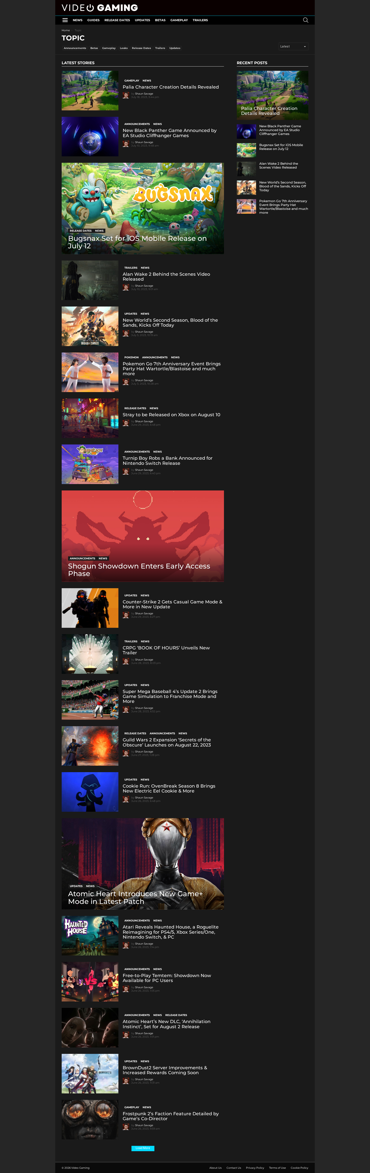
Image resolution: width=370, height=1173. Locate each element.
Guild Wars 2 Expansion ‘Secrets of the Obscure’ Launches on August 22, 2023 (167, 742)
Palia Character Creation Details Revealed (171, 87)
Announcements (75, 48)
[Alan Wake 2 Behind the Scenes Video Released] (90, 280)
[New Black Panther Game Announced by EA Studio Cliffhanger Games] (90, 136)
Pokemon (131, 357)
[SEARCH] (305, 20)
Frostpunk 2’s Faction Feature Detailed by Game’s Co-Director (171, 1116)
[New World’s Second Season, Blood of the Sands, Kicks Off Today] (90, 326)
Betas (160, 20)
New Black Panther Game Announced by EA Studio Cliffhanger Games (170, 133)
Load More (143, 1148)
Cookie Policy (299, 1167)
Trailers (200, 20)
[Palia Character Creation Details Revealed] (90, 90)
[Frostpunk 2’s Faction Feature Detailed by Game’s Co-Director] (90, 1119)
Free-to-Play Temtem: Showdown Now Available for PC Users (167, 978)
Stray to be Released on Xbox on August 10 (171, 414)
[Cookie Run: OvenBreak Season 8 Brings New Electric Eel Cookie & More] (90, 792)
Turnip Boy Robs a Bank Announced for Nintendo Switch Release (168, 460)
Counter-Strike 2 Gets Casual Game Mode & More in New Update (172, 604)
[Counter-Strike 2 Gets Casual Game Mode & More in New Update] (90, 608)
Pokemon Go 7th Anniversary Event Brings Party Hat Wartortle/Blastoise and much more (172, 368)
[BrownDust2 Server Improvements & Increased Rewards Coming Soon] (90, 1073)
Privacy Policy (255, 1167)
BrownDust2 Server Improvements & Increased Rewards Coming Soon (165, 1070)
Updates (142, 20)
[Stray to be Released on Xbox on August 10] (90, 418)
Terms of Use (277, 1167)
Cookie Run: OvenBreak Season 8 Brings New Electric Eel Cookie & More (169, 788)
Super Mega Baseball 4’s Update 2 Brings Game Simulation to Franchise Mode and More (170, 696)
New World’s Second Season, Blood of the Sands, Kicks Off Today (170, 322)
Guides (93, 20)
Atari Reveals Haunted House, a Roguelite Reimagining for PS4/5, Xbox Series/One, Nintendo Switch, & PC (171, 931)
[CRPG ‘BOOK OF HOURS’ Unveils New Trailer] (90, 654)
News (77, 20)
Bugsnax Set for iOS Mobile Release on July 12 (281, 147)
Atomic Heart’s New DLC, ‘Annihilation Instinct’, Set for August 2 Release (166, 1024)
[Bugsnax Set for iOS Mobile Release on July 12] (143, 208)
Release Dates (117, 20)
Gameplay (179, 20)
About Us (215, 1167)
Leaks (124, 48)
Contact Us (234, 1167)
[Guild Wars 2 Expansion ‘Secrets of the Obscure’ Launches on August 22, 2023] (90, 746)
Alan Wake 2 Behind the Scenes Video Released (166, 276)
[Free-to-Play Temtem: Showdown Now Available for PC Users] (90, 981)
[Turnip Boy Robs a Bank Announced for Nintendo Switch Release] (90, 464)
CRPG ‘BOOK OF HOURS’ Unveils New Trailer (166, 650)
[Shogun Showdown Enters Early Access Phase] (143, 536)
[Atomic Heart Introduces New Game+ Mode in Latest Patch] (143, 863)
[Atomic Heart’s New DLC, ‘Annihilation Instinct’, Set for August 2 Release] (90, 1027)
